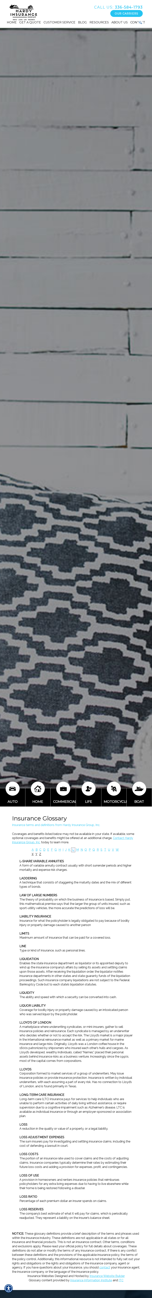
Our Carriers (126, 13)
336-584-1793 (118, 7)
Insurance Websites (40, 1276)
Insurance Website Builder (107, 1276)
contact (104, 1267)
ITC (121, 1280)
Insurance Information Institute (91, 1280)
